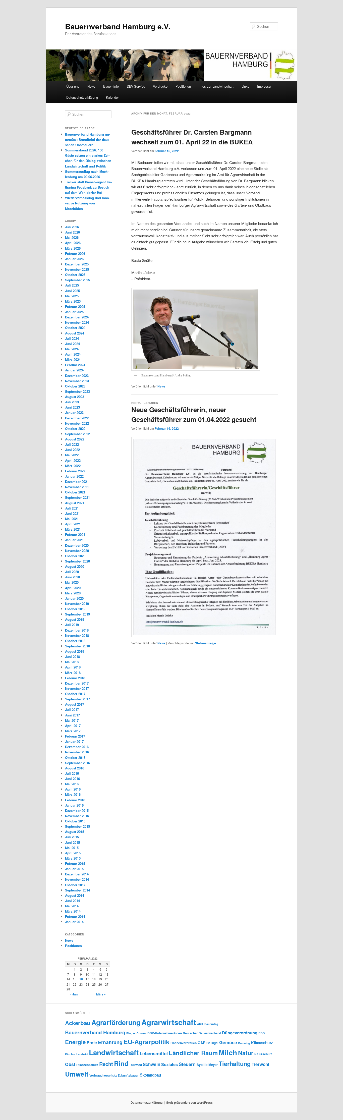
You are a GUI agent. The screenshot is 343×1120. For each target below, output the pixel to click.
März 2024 (73, 359)
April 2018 (73, 667)
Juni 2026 (72, 232)
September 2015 (77, 826)
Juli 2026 (72, 227)
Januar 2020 (74, 598)
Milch (228, 1052)
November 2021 (77, 486)
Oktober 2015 (75, 821)
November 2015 (77, 815)
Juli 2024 (72, 338)
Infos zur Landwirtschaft (216, 86)
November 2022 (77, 423)
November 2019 (77, 603)
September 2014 (77, 890)
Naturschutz (263, 1054)
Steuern (187, 1064)
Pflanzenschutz (87, 1064)
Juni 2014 (72, 900)
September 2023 (77, 391)
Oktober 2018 (75, 640)
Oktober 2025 (75, 274)
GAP (201, 1042)
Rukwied (136, 1064)
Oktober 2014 (75, 884)
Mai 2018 (72, 661)
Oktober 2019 (75, 608)
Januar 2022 (74, 476)
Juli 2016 (72, 773)
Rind (121, 1063)
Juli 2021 (72, 508)
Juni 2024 (72, 343)
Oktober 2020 (75, 555)
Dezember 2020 (77, 545)
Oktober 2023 (75, 386)
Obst (70, 1064)
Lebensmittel (154, 1053)
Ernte (92, 1042)
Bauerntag (211, 1024)
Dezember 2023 (77, 375)
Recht (106, 1064)
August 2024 (74, 333)
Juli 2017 (72, 709)
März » (101, 994)
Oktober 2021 (75, 492)
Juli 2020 (72, 571)
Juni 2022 (72, 449)
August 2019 (74, 619)
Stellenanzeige (205, 643)
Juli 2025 (72, 285)
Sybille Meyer (207, 1064)
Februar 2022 (75, 471)
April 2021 (73, 524)
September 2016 (77, 762)
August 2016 (74, 768)
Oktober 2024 (75, 327)
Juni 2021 (72, 513)
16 (81, 979)
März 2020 (73, 593)
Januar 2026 (74, 258)
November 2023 (77, 380)
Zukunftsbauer (128, 1075)
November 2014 (77, 879)
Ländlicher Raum (193, 1052)
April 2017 (73, 725)
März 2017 (73, 731)
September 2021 (77, 497)
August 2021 (74, 502)
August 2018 (74, 651)
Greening (244, 1043)
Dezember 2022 (77, 418)
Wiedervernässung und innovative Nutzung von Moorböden (87, 203)
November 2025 (77, 269)
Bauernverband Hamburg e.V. (117, 26)
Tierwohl (260, 1064)
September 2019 (77, 614)
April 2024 (73, 354)
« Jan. (74, 994)
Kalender (112, 97)
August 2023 (74, 396)
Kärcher (70, 1054)
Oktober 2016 (75, 757)
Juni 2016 (72, 778)
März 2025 (73, 301)
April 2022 (73, 460)
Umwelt (76, 1074)
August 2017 (74, 704)
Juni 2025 (72, 290)
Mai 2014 (72, 906)
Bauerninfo (111, 86)
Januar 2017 (74, 741)
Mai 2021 (72, 518)
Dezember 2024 (77, 317)
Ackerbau (77, 1023)
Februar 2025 (75, 306)
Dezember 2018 (77, 630)
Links (245, 86)
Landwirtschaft (114, 1052)
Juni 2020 (72, 577)
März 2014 (73, 911)
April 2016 (73, 789)
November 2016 (77, 752)
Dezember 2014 (77, 874)
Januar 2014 (74, 921)
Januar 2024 (74, 370)
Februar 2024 (75, 364)
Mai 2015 (72, 847)
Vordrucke (160, 86)
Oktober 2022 (75, 428)
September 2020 (77, 561)
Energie (75, 1042)
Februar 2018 (75, 678)
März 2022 (73, 465)
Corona (141, 1033)
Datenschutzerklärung (82, 97)
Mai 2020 (72, 582)
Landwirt (82, 1054)
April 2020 (73, 587)
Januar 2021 (74, 539)
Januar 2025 (74, 311)
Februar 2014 (75, 916)
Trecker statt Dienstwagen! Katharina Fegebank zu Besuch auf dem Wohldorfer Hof (88, 187)
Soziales (169, 1064)
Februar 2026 (75, 253)
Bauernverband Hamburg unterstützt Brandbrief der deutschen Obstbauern (87, 139)
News (91, 86)
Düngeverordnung (239, 1033)
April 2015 (73, 853)
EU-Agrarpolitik (146, 1041)
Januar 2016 (74, 805)
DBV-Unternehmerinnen (164, 1033)
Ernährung (110, 1042)
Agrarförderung (115, 1022)
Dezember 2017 (77, 683)
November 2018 (77, 635)
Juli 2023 (72, 402)
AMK (200, 1024)
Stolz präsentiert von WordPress (189, 1102)
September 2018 (77, 646)
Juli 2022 (72, 444)
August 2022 (74, 439)
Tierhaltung (235, 1063)
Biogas (131, 1033)
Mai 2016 (72, 783)
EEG (261, 1033)
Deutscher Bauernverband (202, 1033)
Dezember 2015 (77, 810)
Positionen (183, 86)
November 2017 (77, 688)
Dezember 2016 (77, 746)
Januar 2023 (74, 412)
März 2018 (73, 672)
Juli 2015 (72, 836)
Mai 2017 (72, 720)
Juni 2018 (72, 656)
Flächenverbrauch (183, 1043)
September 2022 (77, 433)
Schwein (151, 1064)
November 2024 (77, 322)
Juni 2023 (72, 407)
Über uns (72, 86)
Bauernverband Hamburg (95, 1032)
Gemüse (228, 1042)
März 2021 (73, 529)
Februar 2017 (75, 736)
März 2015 (73, 858)
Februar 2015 (75, 863)
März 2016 (73, 794)
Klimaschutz (262, 1042)
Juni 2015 (72, 842)
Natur (245, 1052)
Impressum (265, 86)
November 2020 (77, 550)
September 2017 (77, 699)
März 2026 (73, 248)
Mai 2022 (72, 455)
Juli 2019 (72, 624)
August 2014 (74, 895)
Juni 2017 (72, 715)
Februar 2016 (75, 800)
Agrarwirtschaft (168, 1022)
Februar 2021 (75, 534)
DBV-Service (136, 86)
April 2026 (73, 242)
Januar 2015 (74, 868)
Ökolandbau (150, 1075)
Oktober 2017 (75, 693)
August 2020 (74, 566)
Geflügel (212, 1043)
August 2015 (74, 831)
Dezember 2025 (77, 264)
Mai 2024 (72, 349)
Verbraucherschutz (103, 1075)
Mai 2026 (72, 237)
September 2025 (77, 279)
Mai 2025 (72, 296)
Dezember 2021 (77, 481)
